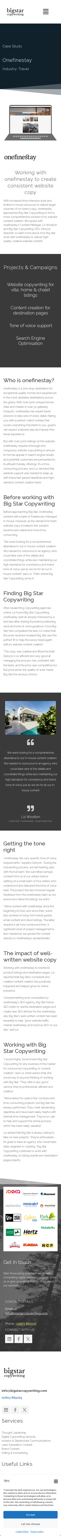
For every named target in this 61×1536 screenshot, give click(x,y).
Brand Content (10, 1448)
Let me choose (30, 1524)
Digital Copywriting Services (19, 1436)
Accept (30, 1514)
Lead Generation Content (17, 1444)
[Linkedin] (9, 1339)
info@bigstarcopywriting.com (26, 1313)
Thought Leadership (14, 1432)
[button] (56, 1481)
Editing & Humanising (15, 1452)
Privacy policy (37, 1531)
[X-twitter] (28, 1339)
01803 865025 (12, 1398)
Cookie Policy (22, 1531)
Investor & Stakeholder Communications (26, 1440)
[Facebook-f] (18, 1339)
